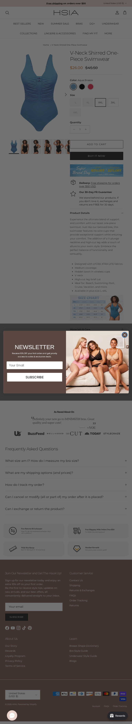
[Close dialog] (125, 335)
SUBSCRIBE (35, 377)
